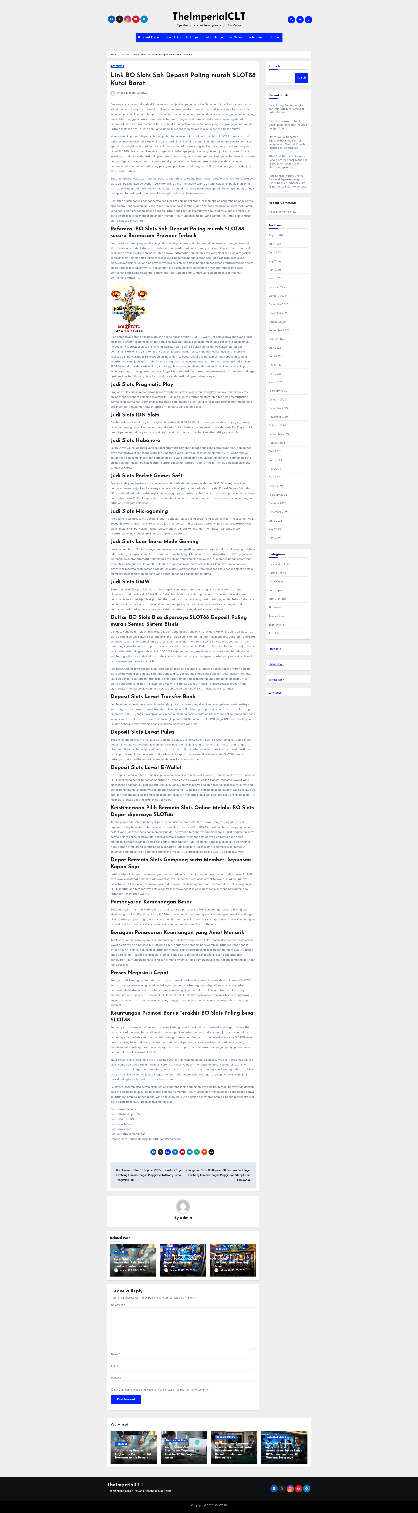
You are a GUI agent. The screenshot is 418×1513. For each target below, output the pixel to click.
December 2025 (279, 304)
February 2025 (278, 390)
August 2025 (277, 339)
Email (115, 1366)
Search (274, 66)
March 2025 (276, 382)
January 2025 (277, 399)
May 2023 (275, 529)
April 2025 (275, 373)
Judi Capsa (193, 37)
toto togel (275, 692)
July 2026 (275, 243)
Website (116, 1378)
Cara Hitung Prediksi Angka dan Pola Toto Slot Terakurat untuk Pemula (132, 1263)
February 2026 (278, 287)
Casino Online (277, 572)
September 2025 (279, 330)
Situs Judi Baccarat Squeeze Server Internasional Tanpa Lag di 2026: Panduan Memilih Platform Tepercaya (284, 1450)
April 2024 (275, 477)
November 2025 (279, 313)
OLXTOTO (221, 1505)
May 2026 (275, 261)
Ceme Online (172, 37)
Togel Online (276, 624)
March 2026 (276, 278)
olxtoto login (276, 664)
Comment (118, 1305)
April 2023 (275, 538)
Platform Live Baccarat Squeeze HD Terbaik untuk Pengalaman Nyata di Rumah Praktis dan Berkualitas (233, 1450)
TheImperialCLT (209, 17)
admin (124, 93)
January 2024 (277, 503)
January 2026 (277, 295)
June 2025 (275, 356)
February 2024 (278, 494)
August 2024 (277, 442)
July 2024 (275, 451)
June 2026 (275, 252)
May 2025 (275, 365)
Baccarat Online (149, 37)
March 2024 (276, 486)
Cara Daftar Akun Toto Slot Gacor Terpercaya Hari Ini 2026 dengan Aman (288, 125)
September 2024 (279, 434)
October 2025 (277, 321)
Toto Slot (274, 37)
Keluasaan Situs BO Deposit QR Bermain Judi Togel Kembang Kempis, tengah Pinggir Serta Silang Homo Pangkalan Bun (149, 1175)
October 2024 (277, 425)
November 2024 (279, 416)
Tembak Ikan (255, 37)
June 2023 (275, 520)
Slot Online (235, 37)
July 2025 (275, 347)
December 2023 (279, 512)
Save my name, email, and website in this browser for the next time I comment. (162, 1389)
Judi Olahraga (214, 37)
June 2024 (275, 460)
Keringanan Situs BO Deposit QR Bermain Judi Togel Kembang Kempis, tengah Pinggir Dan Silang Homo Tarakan (218, 1175)
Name (115, 1354)
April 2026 (275, 269)
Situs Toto (275, 649)
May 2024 (275, 468)
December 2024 (279, 408)
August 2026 (277, 235)
